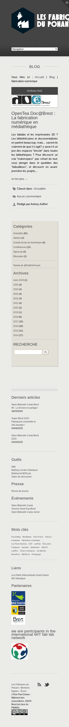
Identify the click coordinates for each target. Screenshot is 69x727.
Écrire (23, 691)
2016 (15, 326)
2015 (15, 330)
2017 (15, 321)
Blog (52, 77)
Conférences (19, 247)
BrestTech (15, 554)
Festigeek (15, 547)
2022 (15, 298)
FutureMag (16, 537)
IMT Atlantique (18, 578)
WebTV (45, 547)
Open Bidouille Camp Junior (25, 512)
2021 (15, 303)
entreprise (15, 540)
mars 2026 (18, 280)
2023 (15, 294)
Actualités (40, 188)
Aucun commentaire (29, 196)
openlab (25, 547)
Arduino (48, 537)
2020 (15, 307)
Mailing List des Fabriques (24, 470)
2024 (15, 289)
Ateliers (17, 238)
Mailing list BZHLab (21, 473)
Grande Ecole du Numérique (27, 242)
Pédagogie (36, 554)
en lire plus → (19, 178)
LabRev (14, 551)
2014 (15, 335)
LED (30, 544)
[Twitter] (47, 684)
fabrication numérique (31, 540)
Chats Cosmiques (27, 551)
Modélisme (26, 537)
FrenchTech (38, 537)
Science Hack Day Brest (23, 508)
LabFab (37, 544)
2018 (15, 317)
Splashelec (35, 547)
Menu (65, 4)
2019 (15, 312)
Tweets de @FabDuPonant (26, 265)
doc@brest (41, 551)
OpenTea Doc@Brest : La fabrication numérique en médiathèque (33, 120)
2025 (15, 284)
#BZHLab (26, 554)
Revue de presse (20, 491)
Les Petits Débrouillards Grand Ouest (30, 575)
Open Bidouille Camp (22, 505)
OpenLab (18, 251)
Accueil (39, 77)
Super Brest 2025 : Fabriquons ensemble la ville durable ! (23, 421)
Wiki (13, 466)
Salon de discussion (21, 476)
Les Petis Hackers (19, 544)
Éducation (18, 256)
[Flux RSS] (39, 684)
